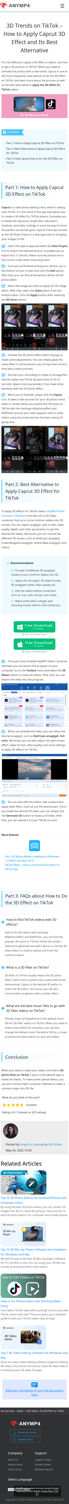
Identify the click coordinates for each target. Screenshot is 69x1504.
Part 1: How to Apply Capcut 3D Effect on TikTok (35, 143)
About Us (13, 1460)
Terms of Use (15, 1469)
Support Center (43, 1460)
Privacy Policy (15, 1464)
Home (20, 1410)
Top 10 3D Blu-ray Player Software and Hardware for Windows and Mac (33, 1252)
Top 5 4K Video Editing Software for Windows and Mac (34, 1355)
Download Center (27, 1432)
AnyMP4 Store (25, 1439)
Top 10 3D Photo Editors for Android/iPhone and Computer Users (33, 1200)
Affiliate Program (44, 1469)
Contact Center (43, 1464)
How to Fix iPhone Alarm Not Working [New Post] (30, 1303)
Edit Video (55, 1144)
